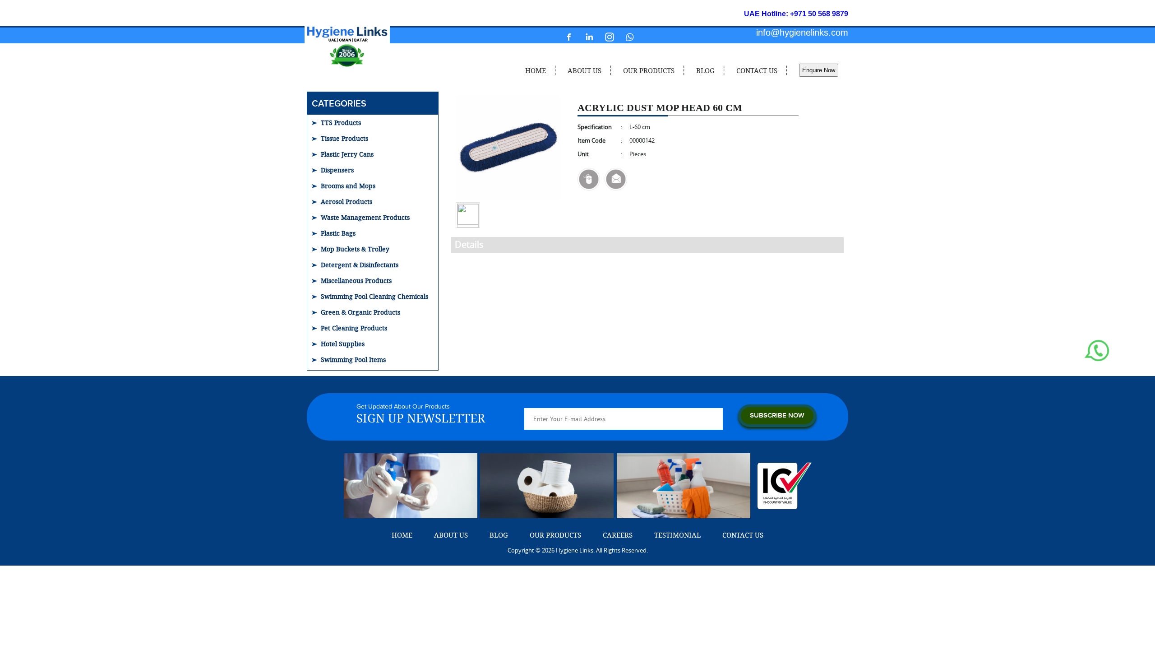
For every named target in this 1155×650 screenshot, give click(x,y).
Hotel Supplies (343, 343)
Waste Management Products (365, 217)
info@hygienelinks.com (802, 32)
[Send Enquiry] (616, 179)
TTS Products (341, 122)
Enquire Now (818, 70)
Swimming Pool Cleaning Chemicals (374, 296)
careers (618, 534)
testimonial (677, 534)
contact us (756, 70)
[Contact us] (589, 179)
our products (649, 70)
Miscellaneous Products (356, 280)
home (535, 70)
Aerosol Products (346, 201)
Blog (705, 70)
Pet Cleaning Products (354, 328)
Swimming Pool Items (353, 359)
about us (584, 70)
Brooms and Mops (348, 185)
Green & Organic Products (360, 312)
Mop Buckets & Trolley (355, 249)
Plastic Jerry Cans (347, 154)
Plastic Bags (338, 233)
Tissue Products (344, 138)
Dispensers (337, 170)
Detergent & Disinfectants (359, 264)
